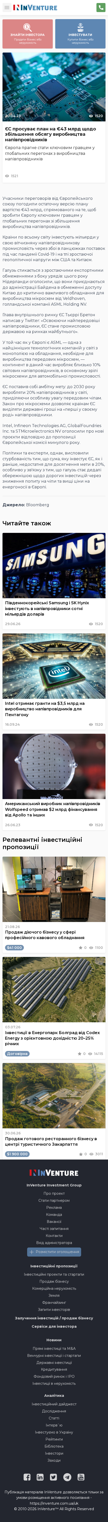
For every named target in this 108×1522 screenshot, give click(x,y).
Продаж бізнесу (54, 1281)
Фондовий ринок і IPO (54, 1376)
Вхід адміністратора (54, 1242)
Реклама (54, 1207)
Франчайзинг (54, 1302)
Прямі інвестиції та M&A (54, 1348)
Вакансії (54, 1221)
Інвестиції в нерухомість (54, 1383)
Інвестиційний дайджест (54, 1404)
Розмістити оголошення (57, 1252)
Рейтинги (54, 1439)
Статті (54, 1418)
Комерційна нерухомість (54, 1288)
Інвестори (54, 1453)
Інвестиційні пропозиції (54, 1266)
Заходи (54, 1460)
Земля (54, 1295)
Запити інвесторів (54, 1309)
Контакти (54, 1235)
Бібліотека (54, 1446)
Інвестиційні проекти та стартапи (54, 1274)
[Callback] (100, 7)
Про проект (54, 1193)
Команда (54, 1214)
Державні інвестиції (54, 1362)
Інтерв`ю (54, 1425)
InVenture (54, 1185)
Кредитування (54, 1369)
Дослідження (54, 1411)
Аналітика (54, 1395)
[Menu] (7, 7)
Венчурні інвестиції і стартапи (54, 1355)
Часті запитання (54, 1228)
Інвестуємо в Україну (54, 1432)
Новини (54, 1340)
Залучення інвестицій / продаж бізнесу (54, 1318)
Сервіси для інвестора (54, 1326)
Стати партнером (54, 1200)
